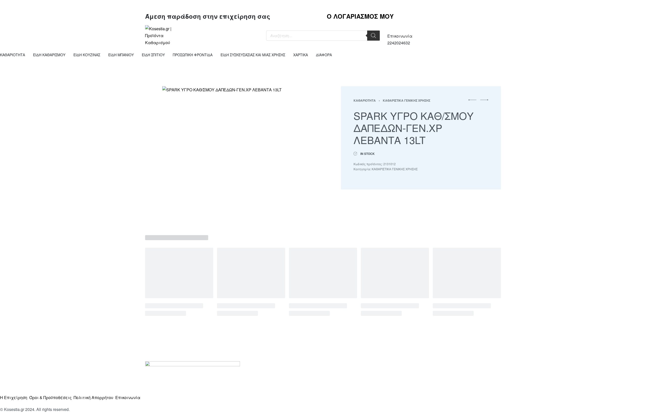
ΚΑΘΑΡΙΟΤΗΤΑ (365, 100)
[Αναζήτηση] (373, 36)
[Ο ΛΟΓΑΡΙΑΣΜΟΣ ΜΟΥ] (414, 6)
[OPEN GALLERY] (230, 154)
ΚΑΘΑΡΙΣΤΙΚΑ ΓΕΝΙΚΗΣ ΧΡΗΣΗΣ (406, 100)
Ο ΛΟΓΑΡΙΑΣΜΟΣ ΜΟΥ (360, 16)
